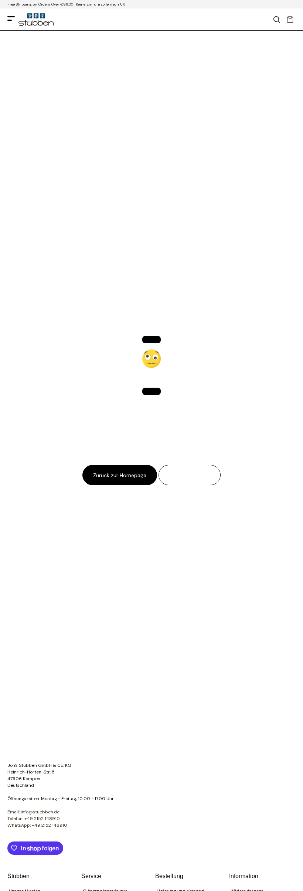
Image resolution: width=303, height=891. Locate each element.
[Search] (276, 19)
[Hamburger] (11, 20)
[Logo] (36, 20)
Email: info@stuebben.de (33, 812)
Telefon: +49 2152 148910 (33, 819)
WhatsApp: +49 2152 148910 (37, 825)
